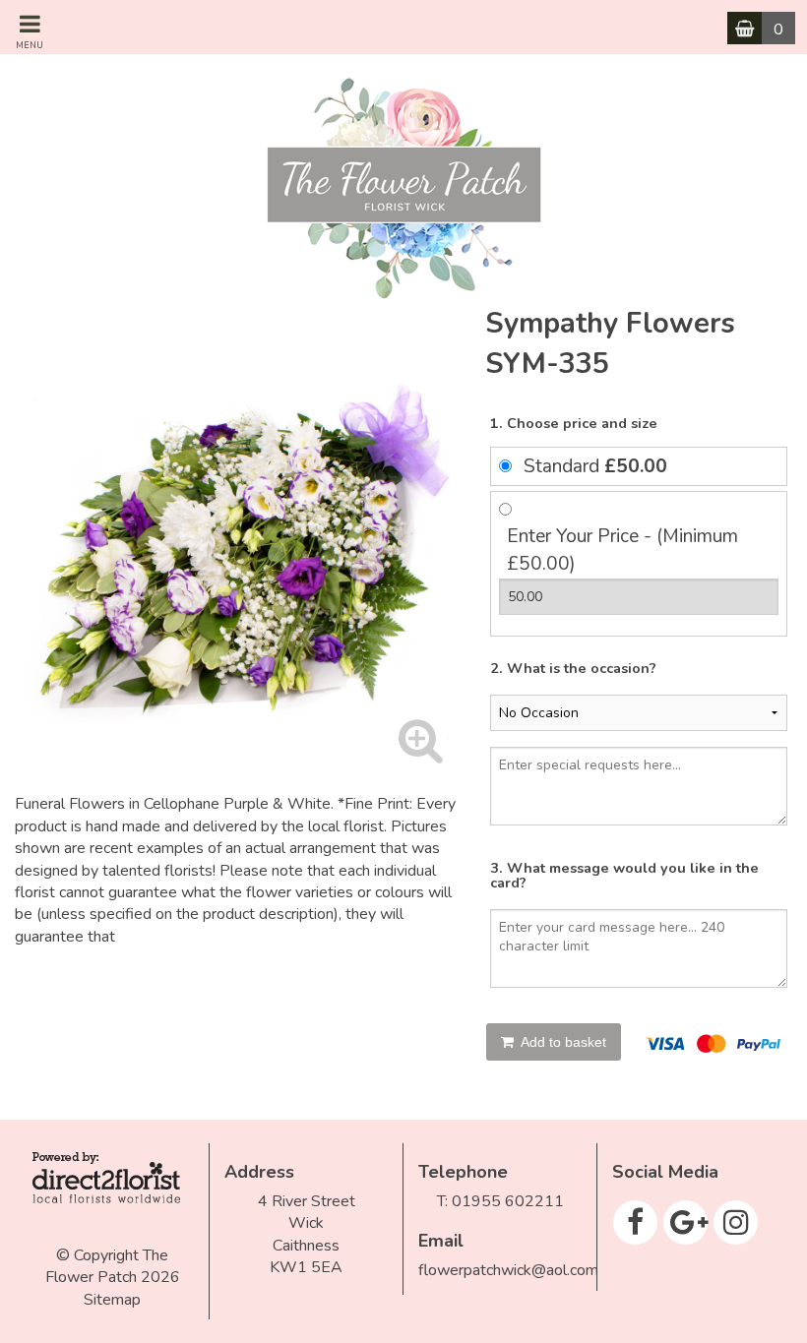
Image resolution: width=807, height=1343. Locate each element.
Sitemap (112, 1300)
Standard (595, 466)
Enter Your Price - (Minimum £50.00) (622, 550)
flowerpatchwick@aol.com (508, 1270)
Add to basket (562, 1042)
